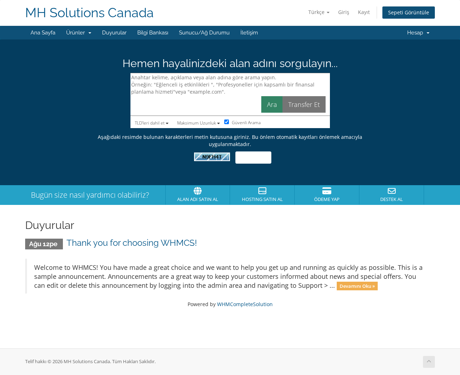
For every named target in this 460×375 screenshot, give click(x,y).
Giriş (343, 12)
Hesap (416, 32)
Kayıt (364, 12)
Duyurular (114, 32)
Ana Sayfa (43, 32)
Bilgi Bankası (152, 32)
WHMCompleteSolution (245, 304)
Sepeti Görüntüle (408, 12)
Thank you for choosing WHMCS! (131, 243)
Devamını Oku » (357, 286)
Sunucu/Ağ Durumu (204, 32)
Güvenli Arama (246, 122)
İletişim (249, 32)
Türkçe (317, 12)
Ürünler (77, 32)
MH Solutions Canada (89, 12)
